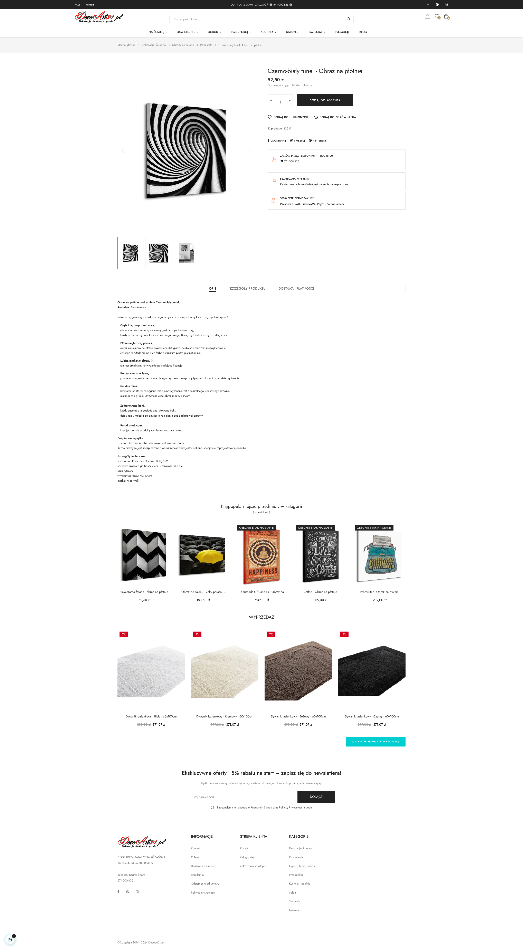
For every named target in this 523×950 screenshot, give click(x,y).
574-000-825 (280, 5)
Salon (292, 892)
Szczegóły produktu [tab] (247, 288)
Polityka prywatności (203, 892)
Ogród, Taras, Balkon (302, 866)
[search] (349, 19)
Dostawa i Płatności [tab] (296, 288)
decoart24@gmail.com (131, 875)
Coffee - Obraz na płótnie (320, 592)
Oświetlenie (296, 857)
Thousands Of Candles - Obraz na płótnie (261, 592)
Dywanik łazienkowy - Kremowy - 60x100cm (224, 716)
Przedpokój (296, 875)
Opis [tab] (212, 288)
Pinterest (319, 141)
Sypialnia (294, 901)
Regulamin (197, 875)
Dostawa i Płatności (203, 866)
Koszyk (244, 848)
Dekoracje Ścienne (300, 848)
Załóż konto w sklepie (253, 866)
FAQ (77, 5)
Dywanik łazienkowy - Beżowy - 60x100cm (298, 716)
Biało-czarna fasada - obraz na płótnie (144, 592)
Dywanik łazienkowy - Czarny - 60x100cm (372, 716)
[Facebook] (428, 5)
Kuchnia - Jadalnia (299, 883)
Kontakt (90, 5)
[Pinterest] (437, 5)
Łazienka (294, 910)
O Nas (195, 857)
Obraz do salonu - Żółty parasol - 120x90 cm (202, 592)
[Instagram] (447, 5)
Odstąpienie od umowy (205, 883)
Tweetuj (299, 141)
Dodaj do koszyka (325, 100)
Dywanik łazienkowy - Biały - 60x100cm (151, 716)
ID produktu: (275, 128)
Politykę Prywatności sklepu (295, 807)
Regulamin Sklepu (261, 807)
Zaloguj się (247, 857)
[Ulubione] (437, 16)
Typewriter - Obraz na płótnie (379, 592)
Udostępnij (278, 141)
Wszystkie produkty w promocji (376, 741)
